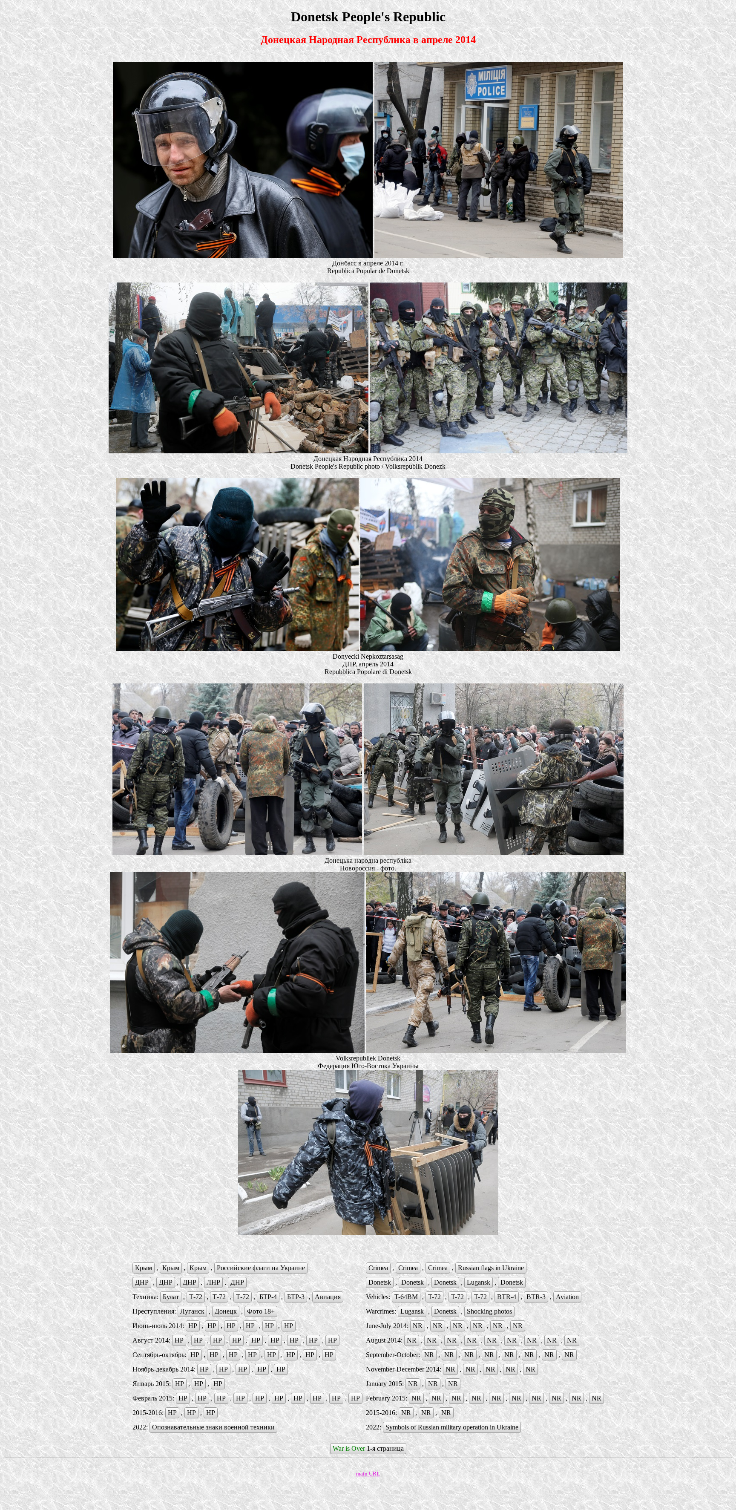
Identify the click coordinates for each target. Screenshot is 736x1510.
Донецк (226, 1311)
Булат (171, 1296)
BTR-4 (506, 1296)
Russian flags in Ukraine (491, 1267)
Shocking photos (489, 1311)
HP (329, 1354)
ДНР (142, 1282)
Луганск (192, 1311)
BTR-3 (536, 1296)
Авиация (328, 1296)
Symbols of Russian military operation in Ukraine (451, 1427)
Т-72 (195, 1296)
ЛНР (213, 1282)
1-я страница (368, 1448)
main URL (368, 1473)
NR (418, 1325)
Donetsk (379, 1282)
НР (192, 1325)
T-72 (434, 1296)
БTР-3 (296, 1296)
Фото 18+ (261, 1311)
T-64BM (406, 1296)
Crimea (378, 1267)
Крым (143, 1267)
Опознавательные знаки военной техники (213, 1427)
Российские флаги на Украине (261, 1267)
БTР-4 (268, 1296)
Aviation (567, 1296)
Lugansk (478, 1282)
